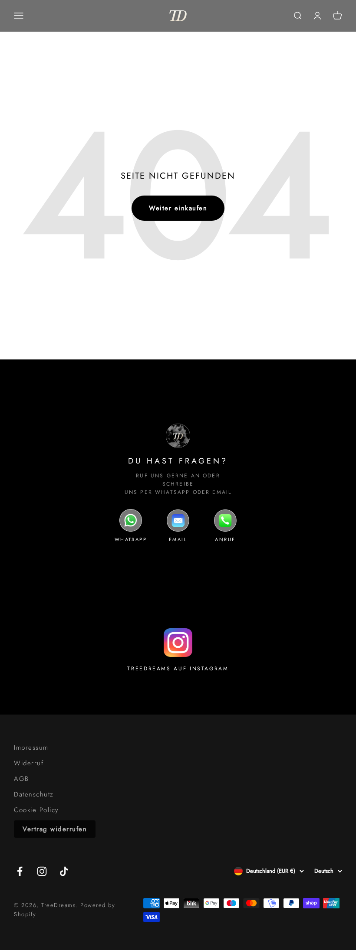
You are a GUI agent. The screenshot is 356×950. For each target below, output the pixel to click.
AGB (21, 779)
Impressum (31, 747)
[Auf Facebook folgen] (20, 871)
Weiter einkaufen (178, 208)
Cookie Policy (36, 810)
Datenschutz (34, 794)
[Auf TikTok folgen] (64, 871)
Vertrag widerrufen (55, 829)
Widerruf (28, 763)
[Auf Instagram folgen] (42, 871)
